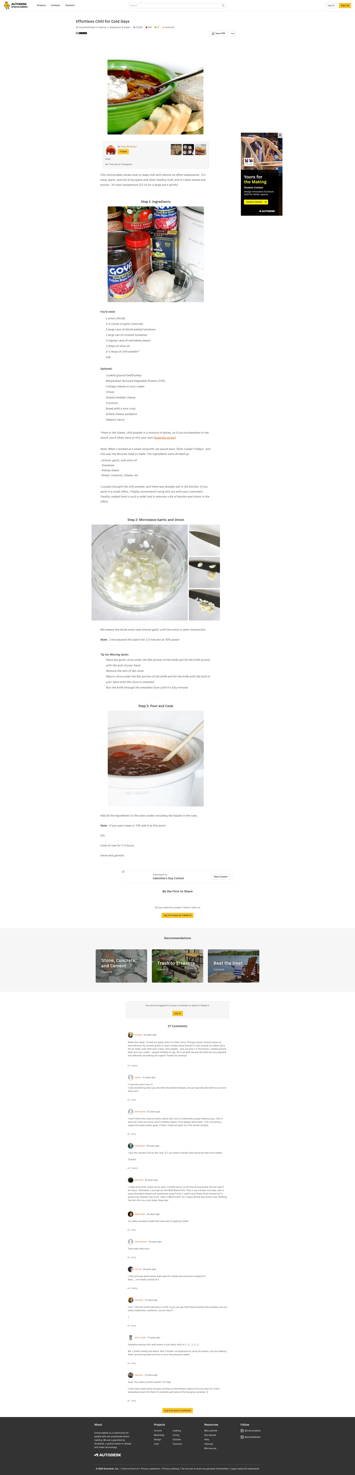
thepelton (140, 1145)
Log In (331, 5)
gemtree (139, 1180)
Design (157, 1439)
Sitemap (208, 1444)
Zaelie (138, 1077)
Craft (156, 1444)
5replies (134, 1168)
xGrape (138, 1035)
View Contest (220, 876)
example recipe (164, 438)
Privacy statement (150, 1468)
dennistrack (141, 1241)
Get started (210, 1435)
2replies (134, 1065)
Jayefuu (139, 1375)
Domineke (140, 1214)
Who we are (210, 1448)
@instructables (253, 1430)
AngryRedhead (87, 27)
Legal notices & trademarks (245, 1468)
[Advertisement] (261, 174)
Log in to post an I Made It (177, 915)
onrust (138, 1269)
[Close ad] (280, 135)
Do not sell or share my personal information (205, 1468)
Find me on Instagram (120, 164)
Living (176, 1435)
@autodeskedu (253, 1437)
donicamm (140, 1111)
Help (206, 1439)
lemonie (139, 1300)
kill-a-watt (140, 1337)
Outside (177, 1439)
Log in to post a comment (177, 1410)
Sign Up (345, 5)
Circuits (158, 1430)
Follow (123, 151)
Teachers (70, 5)
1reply (133, 1099)
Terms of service (130, 1468)
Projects (41, 5)
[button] (233, 33)
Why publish (210, 1430)
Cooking (102, 27)
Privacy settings (170, 1468)
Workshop (159, 1435)
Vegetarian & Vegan (120, 27)
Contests (55, 5)
